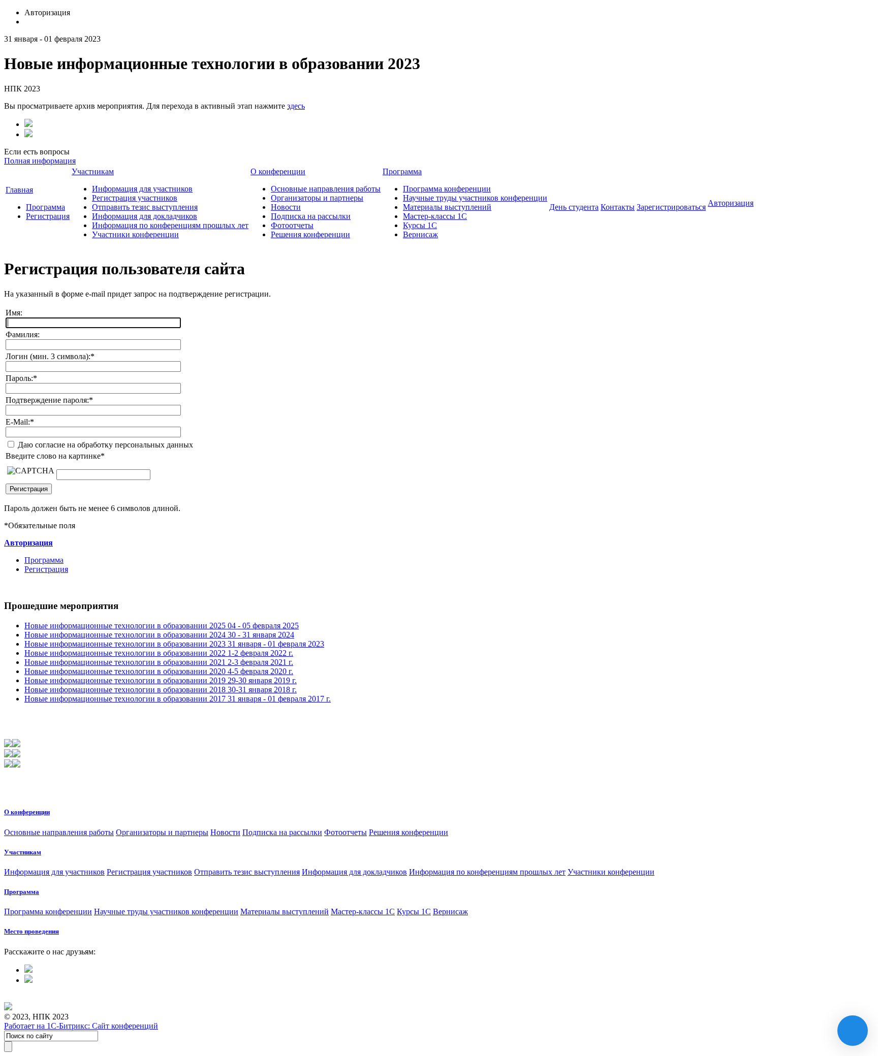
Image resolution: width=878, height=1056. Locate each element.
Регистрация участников (134, 198)
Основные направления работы (326, 188)
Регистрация (48, 216)
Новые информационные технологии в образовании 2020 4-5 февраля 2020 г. (158, 671)
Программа (45, 207)
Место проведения (31, 931)
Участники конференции (135, 234)
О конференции (277, 171)
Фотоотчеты (292, 225)
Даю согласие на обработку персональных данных (104, 444)
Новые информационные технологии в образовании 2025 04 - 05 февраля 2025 (161, 625)
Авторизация (731, 203)
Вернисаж (420, 234)
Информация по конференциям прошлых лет (170, 225)
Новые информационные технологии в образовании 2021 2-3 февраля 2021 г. (158, 662)
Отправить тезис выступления (145, 207)
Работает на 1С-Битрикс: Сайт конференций (81, 1025)
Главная (19, 189)
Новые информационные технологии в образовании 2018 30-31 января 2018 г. (160, 689)
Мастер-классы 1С (435, 216)
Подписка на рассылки (311, 216)
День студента (574, 207)
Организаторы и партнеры (317, 198)
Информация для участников (142, 188)
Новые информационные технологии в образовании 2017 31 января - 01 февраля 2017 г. (177, 698)
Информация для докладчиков (144, 216)
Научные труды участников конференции (475, 198)
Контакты (618, 207)
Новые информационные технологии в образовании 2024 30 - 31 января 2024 (159, 634)
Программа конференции (447, 188)
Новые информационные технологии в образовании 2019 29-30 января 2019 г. (160, 680)
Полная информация (40, 160)
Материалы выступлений (447, 207)
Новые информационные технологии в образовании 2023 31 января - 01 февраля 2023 (174, 643)
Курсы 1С (420, 225)
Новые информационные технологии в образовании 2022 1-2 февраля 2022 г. (158, 653)
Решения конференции (310, 234)
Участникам (93, 171)
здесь (296, 106)
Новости (286, 207)
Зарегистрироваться (671, 207)
